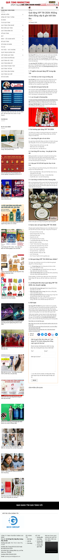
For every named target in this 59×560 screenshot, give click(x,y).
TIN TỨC (30, 10)
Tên (32, 351)
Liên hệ (29, 541)
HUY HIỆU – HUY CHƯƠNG (8, 49)
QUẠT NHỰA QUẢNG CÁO (8, 52)
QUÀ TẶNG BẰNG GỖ (6, 63)
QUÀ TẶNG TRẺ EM (6, 68)
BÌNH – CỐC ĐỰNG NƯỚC (8, 39)
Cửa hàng (29, 543)
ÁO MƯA (3, 20)
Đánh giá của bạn (36, 356)
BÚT (2, 36)
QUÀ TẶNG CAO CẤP (6, 74)
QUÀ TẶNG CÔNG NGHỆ (7, 25)
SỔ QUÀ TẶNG (5, 33)
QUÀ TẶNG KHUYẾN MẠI (8, 58)
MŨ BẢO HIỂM (5, 14)
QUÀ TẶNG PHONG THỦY (8, 66)
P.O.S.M (3, 47)
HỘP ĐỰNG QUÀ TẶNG (7, 55)
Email (46, 351)
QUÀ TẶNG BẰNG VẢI (7, 30)
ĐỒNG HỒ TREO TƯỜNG (7, 17)
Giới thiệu (29, 539)
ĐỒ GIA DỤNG (5, 76)
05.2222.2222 (9, 548)
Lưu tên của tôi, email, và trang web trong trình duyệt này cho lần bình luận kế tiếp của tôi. (43, 375)
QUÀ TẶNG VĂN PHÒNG (7, 71)
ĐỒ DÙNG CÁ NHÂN (6, 44)
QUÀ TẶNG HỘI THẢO (7, 60)
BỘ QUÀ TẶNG (5, 41)
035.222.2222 (15, 546)
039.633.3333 (12, 554)
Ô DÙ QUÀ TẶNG (5, 22)
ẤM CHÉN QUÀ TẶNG (7, 28)
